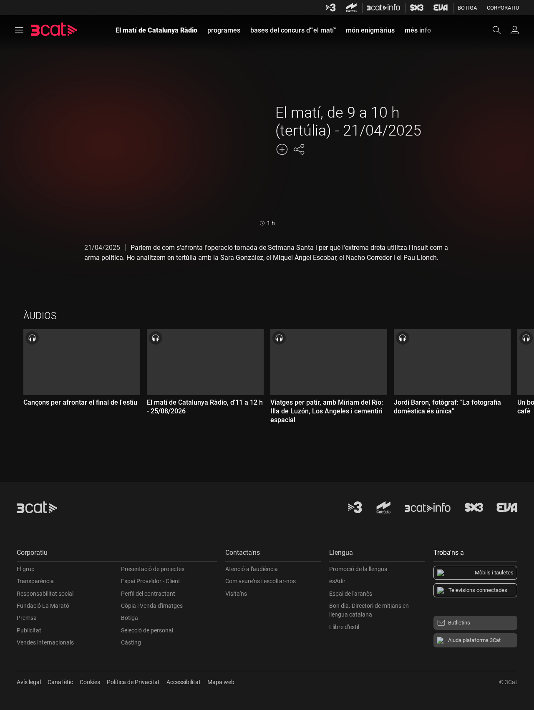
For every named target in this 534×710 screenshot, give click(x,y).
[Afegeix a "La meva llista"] (282, 149)
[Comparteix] (298, 149)
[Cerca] (500, 30)
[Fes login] (515, 30)
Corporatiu (503, 8)
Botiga (467, 8)
